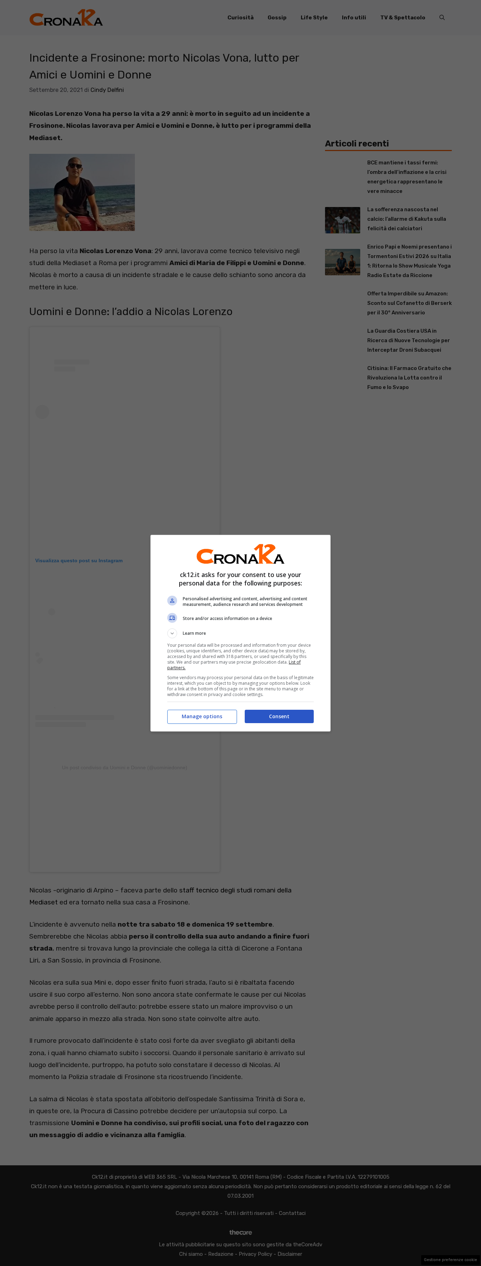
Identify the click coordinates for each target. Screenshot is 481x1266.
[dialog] (240, 633)
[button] (240, 633)
